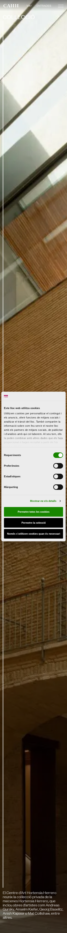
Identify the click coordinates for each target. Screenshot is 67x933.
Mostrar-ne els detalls (43, 500)
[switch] (58, 466)
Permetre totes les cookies (33, 511)
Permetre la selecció (33, 522)
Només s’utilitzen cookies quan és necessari (33, 533)
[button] (29, 5)
